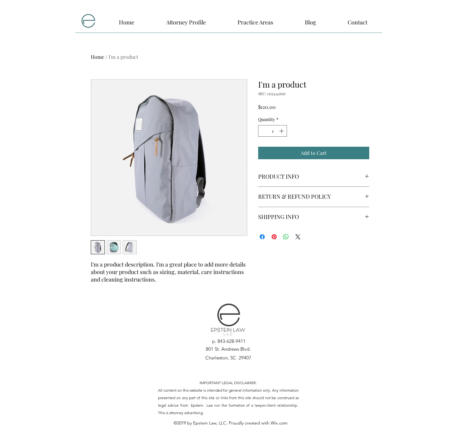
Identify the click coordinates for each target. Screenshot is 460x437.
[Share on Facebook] (262, 237)
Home (97, 56)
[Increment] (282, 130)
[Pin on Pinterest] (274, 237)
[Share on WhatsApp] (286, 237)
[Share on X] (298, 237)
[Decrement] (263, 130)
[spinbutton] (272, 130)
